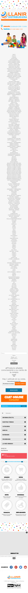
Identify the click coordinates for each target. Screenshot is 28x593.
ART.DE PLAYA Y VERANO (14, 199)
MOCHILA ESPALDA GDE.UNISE (14, 173)
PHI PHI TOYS (14, 314)
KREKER (14, 294)
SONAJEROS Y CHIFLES (14, 77)
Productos (14, 57)
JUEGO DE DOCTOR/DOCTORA (14, 110)
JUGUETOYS (14, 292)
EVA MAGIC (14, 266)
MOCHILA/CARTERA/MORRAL (14, 180)
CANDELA (14, 253)
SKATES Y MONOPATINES (14, 184)
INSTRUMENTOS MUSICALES (14, 133)
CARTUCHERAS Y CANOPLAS (14, 140)
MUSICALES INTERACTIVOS (14, 75)
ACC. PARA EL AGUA (14, 204)
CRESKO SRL (14, 257)
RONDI (14, 326)
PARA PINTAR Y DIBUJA (14, 105)
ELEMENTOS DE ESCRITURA (14, 138)
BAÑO (14, 212)
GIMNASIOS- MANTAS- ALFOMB (14, 76)
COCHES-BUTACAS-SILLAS (14, 215)
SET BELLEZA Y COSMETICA (14, 84)
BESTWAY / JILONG (14, 251)
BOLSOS (14, 156)
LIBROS (14, 151)
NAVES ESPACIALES (14, 98)
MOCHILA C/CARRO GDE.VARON (14, 164)
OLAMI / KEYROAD (14, 313)
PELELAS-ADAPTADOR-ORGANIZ (14, 218)
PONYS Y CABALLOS (14, 85)
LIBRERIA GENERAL (14, 143)
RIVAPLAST (14, 325)
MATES (14, 226)
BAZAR (14, 222)
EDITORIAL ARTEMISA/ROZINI (14, 262)
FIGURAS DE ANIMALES (14, 130)
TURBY (14, 338)
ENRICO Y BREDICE (14, 265)
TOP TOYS (14, 335)
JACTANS (14, 284)
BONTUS (14, 252)
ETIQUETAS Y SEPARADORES (14, 142)
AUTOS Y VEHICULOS (14, 63)
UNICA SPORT (14, 340)
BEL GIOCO (14, 250)
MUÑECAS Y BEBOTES (14, 99)
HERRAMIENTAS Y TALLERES (14, 93)
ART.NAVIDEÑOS (14, 206)
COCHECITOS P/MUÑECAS (14, 88)
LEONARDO (14, 296)
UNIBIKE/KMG (14, 339)
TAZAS (14, 230)
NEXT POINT (14, 310)
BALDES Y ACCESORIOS (14, 202)
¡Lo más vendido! (8, 443)
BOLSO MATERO (14, 162)
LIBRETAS (14, 149)
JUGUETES (14, 239)
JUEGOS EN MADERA (14, 106)
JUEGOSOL (14, 287)
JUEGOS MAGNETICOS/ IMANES (14, 111)
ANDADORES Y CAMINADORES (14, 189)
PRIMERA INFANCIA (14, 72)
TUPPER (14, 233)
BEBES (14, 211)
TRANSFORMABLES (14, 97)
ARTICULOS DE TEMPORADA (14, 198)
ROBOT (14, 95)
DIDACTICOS (14, 102)
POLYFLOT (14, 319)
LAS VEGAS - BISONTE (14, 295)
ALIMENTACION (14, 213)
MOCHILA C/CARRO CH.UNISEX (14, 169)
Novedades (14, 243)
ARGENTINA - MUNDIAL (14, 209)
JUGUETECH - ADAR (14, 290)
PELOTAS (14, 136)
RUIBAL (14, 328)
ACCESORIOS (14, 186)
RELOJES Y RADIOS (14, 196)
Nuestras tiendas (8, 422)
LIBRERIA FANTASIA (14, 145)
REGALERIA (14, 191)
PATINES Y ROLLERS (14, 190)
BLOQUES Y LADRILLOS (14, 107)
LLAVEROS (14, 193)
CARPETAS (14, 141)
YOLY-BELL (14, 347)
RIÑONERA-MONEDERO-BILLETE (14, 178)
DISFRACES (14, 123)
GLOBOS (14, 221)
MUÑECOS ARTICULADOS (14, 92)
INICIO (14, 54)
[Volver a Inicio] (2, 413)
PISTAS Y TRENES (14, 129)
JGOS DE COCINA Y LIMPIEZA (14, 83)
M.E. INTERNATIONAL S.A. (14, 299)
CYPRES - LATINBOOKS (14, 259)
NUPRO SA (14, 312)
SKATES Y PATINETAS (14, 185)
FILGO (14, 269)
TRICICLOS (14, 187)
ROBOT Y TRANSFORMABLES (14, 94)
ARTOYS (14, 247)
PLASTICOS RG (14, 316)
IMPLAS (14, 275)
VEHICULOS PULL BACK (14, 66)
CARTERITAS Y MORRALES (14, 155)
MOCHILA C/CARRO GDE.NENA (14, 163)
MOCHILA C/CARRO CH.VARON (14, 168)
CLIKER (14, 256)
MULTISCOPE (14, 306)
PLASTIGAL (14, 317)
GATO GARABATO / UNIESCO (14, 272)
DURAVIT (14, 261)
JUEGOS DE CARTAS (14, 115)
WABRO (14, 344)
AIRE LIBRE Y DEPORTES (14, 101)
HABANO (14, 274)
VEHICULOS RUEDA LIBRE (14, 64)
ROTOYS (14, 327)
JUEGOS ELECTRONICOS (14, 121)
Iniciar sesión (14, 390)
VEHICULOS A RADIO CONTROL (14, 68)
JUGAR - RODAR (14, 288)
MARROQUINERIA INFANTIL (14, 154)
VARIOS (14, 341)
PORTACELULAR (14, 181)
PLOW (14, 318)
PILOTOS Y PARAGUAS (14, 208)
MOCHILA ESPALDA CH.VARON (14, 176)
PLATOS (14, 228)
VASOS (14, 234)
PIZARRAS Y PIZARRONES (14, 108)
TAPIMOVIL (14, 334)
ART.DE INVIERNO (14, 207)
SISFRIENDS (14, 330)
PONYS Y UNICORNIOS (14, 127)
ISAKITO (14, 283)
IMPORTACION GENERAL (14, 277)
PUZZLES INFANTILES (14, 119)
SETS (14, 229)
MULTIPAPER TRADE (14, 305)
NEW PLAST (14, 308)
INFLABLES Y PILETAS (14, 200)
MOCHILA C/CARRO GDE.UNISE (14, 165)
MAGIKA (14, 300)
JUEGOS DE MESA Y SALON (14, 112)
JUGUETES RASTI (14, 291)
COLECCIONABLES (14, 59)
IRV (14, 282)
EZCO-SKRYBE (14, 268)
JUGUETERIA (14, 58)
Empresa (14, 55)
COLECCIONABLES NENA (14, 61)
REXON (14, 322)
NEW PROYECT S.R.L (14, 309)
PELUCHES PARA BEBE (14, 125)
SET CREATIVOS (14, 150)
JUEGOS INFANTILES (14, 116)
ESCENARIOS (14, 90)
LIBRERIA (14, 137)
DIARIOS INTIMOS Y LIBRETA (14, 146)
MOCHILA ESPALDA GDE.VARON (14, 172)
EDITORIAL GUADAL (14, 264)
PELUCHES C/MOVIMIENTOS (14, 128)
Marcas (14, 244)
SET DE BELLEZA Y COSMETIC (14, 195)
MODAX (14, 303)
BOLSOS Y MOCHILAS (14, 216)
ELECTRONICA (14, 235)
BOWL (14, 225)
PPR (14, 321)
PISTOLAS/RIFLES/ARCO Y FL (14, 132)
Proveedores (6, 439)
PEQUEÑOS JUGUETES (14, 134)
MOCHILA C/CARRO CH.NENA (14, 167)
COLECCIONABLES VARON (14, 62)
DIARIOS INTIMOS (14, 147)
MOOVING (14, 304)
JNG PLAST (14, 286)
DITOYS (14, 260)
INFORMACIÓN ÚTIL (8, 417)
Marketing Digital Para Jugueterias (14, 587)
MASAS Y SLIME (14, 103)
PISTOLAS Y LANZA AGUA (14, 203)
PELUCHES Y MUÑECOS (14, 124)
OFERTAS (14, 242)
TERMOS (14, 231)
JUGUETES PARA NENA (14, 81)
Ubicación (14, 348)
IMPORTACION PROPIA (14, 278)
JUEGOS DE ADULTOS (14, 114)
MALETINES (14, 160)
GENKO (14, 273)
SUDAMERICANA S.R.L (14, 331)
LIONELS (14, 297)
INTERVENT (14, 281)
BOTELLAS (14, 224)
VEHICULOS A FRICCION (14, 67)
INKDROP (14, 279)
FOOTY (14, 270)
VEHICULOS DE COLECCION (14, 70)
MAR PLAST (14, 301)
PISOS (14, 80)
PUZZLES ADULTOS (14, 120)
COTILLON (14, 220)
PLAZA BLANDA (14, 79)
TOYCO (14, 336)
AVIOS (14, 248)
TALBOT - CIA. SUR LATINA (14, 332)
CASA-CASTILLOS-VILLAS (14, 86)
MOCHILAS (14, 158)
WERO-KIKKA (14, 345)
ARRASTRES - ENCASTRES (14, 73)
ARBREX (14, 246)
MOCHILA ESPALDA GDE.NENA (14, 171)
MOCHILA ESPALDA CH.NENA (14, 174)
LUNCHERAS (14, 159)
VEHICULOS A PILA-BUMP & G (14, 71)
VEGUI (14, 343)
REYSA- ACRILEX (14, 323)
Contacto (14, 349)
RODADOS (14, 182)
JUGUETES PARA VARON (14, 89)
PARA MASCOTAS (14, 238)
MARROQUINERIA (14, 152)
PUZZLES (14, 117)
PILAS (14, 237)
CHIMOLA (14, 255)
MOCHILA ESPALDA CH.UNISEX (14, 177)
